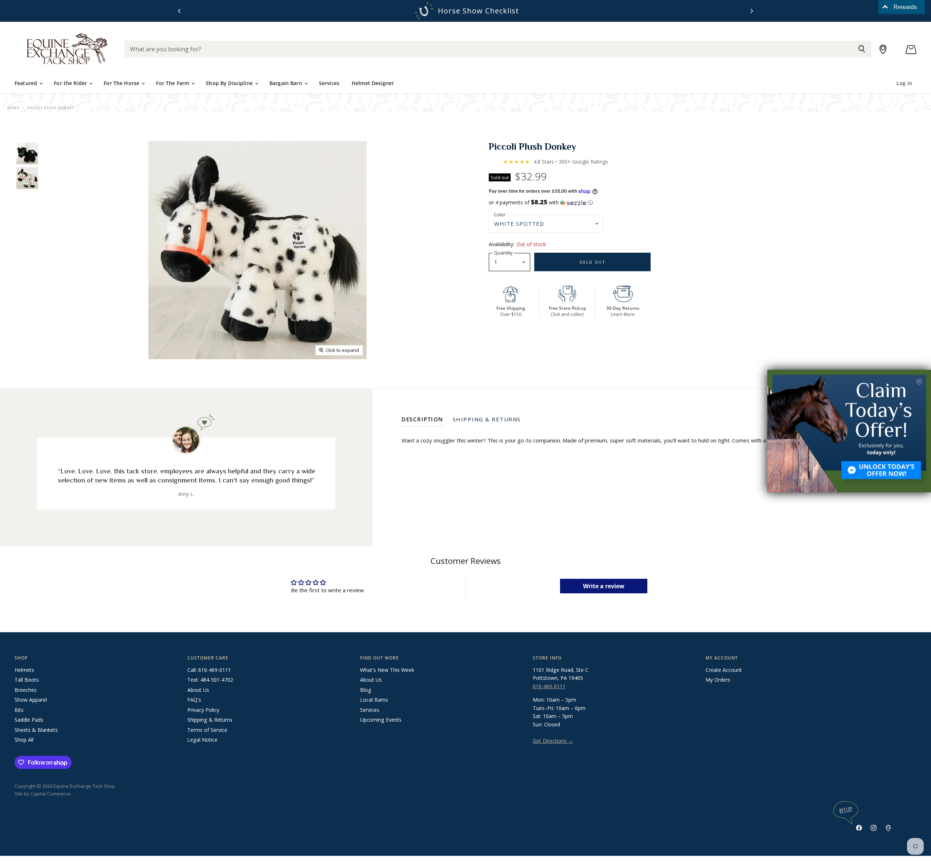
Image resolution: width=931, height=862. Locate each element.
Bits (19, 709)
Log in (904, 83)
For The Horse (122, 83)
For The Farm (173, 83)
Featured (27, 83)
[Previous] (180, 11)
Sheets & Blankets (36, 729)
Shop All (24, 739)
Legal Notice (202, 739)
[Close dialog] (919, 381)
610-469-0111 (549, 686)
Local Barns (374, 699)
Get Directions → (553, 740)
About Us (198, 689)
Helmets (24, 669)
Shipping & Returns (209, 719)
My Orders (718, 679)
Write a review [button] (603, 586)
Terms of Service (207, 729)
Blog (365, 689)
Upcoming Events (380, 719)
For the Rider (71, 83)
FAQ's (194, 699)
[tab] (422, 420)
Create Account (724, 669)
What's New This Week (387, 669)
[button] (702, 202)
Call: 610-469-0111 (209, 669)
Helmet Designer (373, 83)
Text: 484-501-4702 (210, 679)
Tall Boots (27, 679)
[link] (849, 431)
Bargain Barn (286, 83)
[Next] (751, 11)
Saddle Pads (29, 719)
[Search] (861, 49)
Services (329, 83)
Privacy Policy (203, 709)
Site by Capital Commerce (43, 793)
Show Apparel (31, 699)
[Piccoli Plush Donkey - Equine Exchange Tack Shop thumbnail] (27, 153)
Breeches (26, 689)
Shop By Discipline (230, 83)
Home (13, 107)
